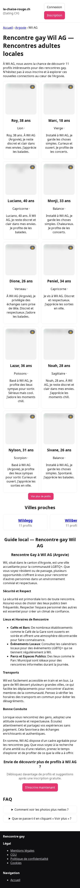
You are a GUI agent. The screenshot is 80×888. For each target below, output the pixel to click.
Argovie (20, 28)
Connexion (54, 7)
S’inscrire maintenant (40, 787)
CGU (13, 855)
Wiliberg (72, 520)
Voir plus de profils (41, 496)
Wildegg (25, 520)
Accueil (8, 28)
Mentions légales (22, 851)
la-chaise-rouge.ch (16, 11)
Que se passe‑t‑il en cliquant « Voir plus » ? (41, 818)
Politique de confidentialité (29, 859)
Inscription (54, 15)
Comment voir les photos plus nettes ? (41, 810)
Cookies (16, 863)
